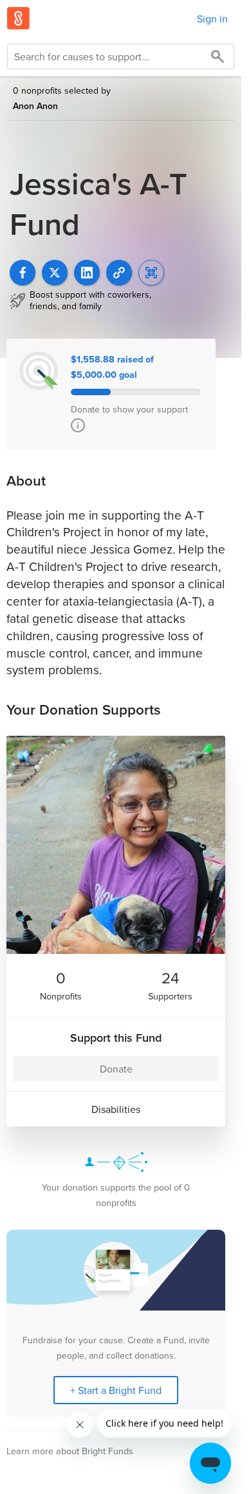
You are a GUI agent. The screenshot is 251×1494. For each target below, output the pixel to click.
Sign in (212, 19)
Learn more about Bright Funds (69, 1450)
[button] (119, 272)
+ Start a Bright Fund (116, 1390)
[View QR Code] (151, 272)
